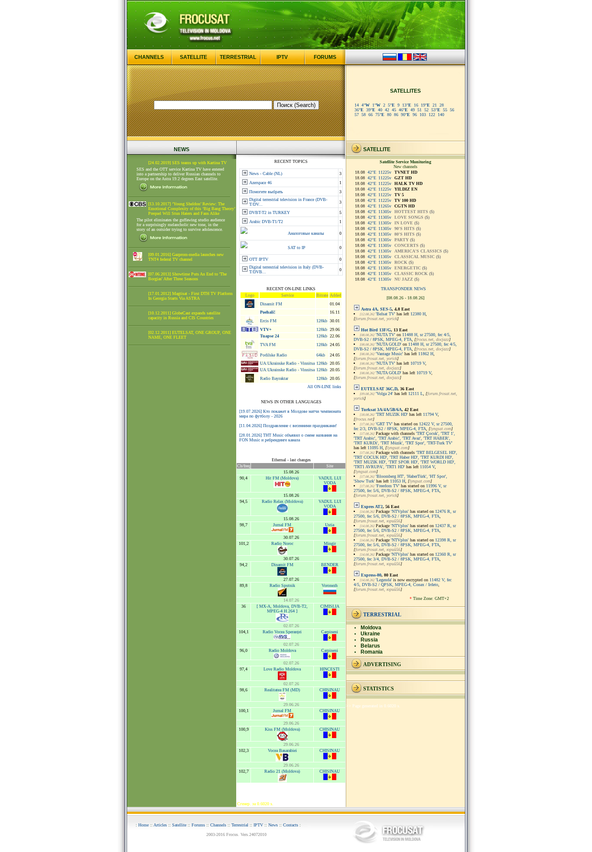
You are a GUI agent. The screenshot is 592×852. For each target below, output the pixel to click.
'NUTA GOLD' (388, 344)
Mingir (330, 543)
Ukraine (370, 634)
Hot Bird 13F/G (376, 329)
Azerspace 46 (260, 182)
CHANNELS (149, 57)
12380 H (418, 313)
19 (425, 105)
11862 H (425, 353)
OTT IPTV (258, 259)
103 (423, 114)
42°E (372, 172)
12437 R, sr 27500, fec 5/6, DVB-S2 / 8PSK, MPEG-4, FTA (405, 528)
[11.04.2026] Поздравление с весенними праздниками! (288, 425)
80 (389, 114)
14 (357, 105)
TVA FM (268, 344)
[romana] (405, 59)
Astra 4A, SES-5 (376, 309)
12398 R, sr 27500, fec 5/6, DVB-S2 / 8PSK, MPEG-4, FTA (405, 542)
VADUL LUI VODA (330, 480)
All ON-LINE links (324, 386)
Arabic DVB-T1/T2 (266, 221)
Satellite (179, 825)
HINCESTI (329, 669)
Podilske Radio (273, 355)
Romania (372, 652)
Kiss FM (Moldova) (282, 729)
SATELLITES (405, 91)
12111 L (415, 393)
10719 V (417, 363)
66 (370, 114)
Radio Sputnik (282, 585)
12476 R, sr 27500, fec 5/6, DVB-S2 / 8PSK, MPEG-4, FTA (405, 513)
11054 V (427, 466)
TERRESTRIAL (238, 57)
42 (387, 109)
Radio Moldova (282, 650)
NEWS (181, 149)
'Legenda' (384, 579)
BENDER (329, 564)
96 (415, 114)
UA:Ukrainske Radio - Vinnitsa (287, 363)
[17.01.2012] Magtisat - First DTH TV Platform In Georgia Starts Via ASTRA (190, 296)
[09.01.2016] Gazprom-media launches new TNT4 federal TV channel (186, 257)
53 (435, 109)
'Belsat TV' (385, 313)
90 (405, 114)
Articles (160, 825)
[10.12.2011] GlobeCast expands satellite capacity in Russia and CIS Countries (184, 315)
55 (445, 109)
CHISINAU (329, 689)
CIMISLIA (329, 606)
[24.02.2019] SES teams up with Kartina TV (187, 162)
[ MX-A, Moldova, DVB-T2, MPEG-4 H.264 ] (282, 608)
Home (143, 825)
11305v (384, 211)
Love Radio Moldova (282, 669)
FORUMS (325, 57)
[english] (420, 59)
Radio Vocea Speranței (282, 631)
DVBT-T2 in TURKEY (269, 212)
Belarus (370, 646)
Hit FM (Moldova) (282, 478)
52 (426, 109)
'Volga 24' (384, 393)
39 (370, 109)
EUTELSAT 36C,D (379, 388)
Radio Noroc (282, 543)
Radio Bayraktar (274, 378)
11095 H (375, 447)
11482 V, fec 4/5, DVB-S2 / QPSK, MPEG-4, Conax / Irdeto (403, 582)
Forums (198, 825)
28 (441, 105)
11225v (384, 172)
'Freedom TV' (388, 485)
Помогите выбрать (266, 191)
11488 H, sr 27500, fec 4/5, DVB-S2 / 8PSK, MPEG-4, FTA (402, 337)
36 (359, 109)
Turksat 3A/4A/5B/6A (381, 409)
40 (380, 109)
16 (416, 105)
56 (452, 109)
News (273, 825)
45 (394, 109)
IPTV (282, 57)
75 (379, 114)
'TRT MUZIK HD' (392, 414)
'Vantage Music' (389, 353)
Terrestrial (239, 825)
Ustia (329, 524)
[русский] (390, 59)
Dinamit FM (271, 303)
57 (357, 114)
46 (403, 109)
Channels (218, 825)
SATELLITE (193, 57)
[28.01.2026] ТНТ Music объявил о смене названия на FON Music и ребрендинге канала (288, 437)
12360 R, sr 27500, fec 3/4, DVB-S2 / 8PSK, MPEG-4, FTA (405, 556)
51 (419, 109)
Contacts (290, 825)
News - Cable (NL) (265, 173)
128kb (321, 320)
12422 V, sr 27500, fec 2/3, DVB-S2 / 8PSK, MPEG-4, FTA (403, 426)
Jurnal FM (282, 524)
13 (406, 105)
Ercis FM (268, 320)
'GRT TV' (384, 423)
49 (412, 109)
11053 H (397, 481)
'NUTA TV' (385, 334)
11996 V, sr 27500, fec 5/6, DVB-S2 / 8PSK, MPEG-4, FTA (400, 488)
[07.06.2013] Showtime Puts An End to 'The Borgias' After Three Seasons (187, 276)
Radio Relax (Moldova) (282, 501)
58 (363, 114)
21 (435, 105)
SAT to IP (297, 247)
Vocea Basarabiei (282, 750)
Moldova (371, 628)
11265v (384, 206)
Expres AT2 (372, 506)
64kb (320, 355)
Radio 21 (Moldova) (282, 771)
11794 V (430, 414)
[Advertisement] (181, 484)
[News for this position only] (357, 309)
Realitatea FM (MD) (282, 689)
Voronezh (330, 585)
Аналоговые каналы (306, 233)
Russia (369, 640)
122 (432, 114)
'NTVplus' (400, 511)
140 (441, 114)
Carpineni (329, 631)
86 (396, 114)
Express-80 (371, 575)
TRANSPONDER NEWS (403, 288)
